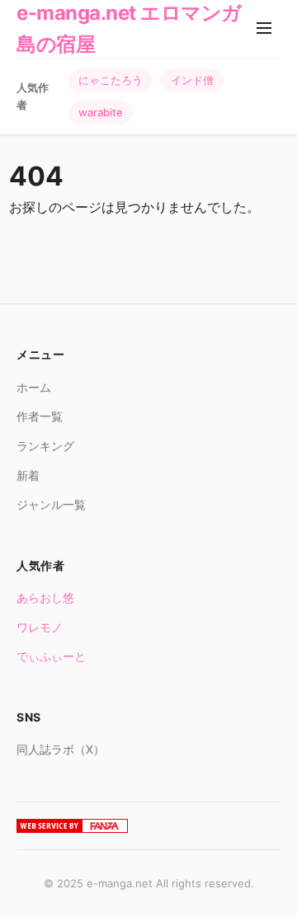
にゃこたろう (110, 80)
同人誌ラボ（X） (60, 749)
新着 (28, 475)
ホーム (33, 387)
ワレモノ (39, 627)
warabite (100, 112)
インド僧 (192, 80)
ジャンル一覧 (51, 504)
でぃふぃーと (51, 656)
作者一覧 (39, 416)
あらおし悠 (45, 597)
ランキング (45, 446)
